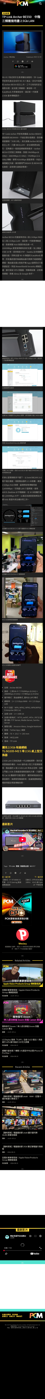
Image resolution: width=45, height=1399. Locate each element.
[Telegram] (22, 61)
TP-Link (12, 866)
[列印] (32, 61)
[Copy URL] (27, 61)
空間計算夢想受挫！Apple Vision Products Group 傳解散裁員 (20, 1158)
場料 (3, 1102)
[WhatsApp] (18, 61)
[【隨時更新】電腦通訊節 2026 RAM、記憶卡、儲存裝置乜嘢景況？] (22, 1081)
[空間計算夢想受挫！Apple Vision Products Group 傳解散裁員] (22, 975)
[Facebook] (13, 61)
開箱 (17, 866)
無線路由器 (24, 866)
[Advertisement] (22, 304)
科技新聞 (6, 13)
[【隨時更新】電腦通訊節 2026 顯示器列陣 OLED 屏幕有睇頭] (22, 1118)
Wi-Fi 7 (32, 866)
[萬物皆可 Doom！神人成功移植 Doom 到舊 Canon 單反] (22, 1011)
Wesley (12, 57)
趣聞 (3, 1032)
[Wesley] (22, 934)
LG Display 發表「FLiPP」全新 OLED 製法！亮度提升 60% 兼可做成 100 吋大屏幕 (22, 1041)
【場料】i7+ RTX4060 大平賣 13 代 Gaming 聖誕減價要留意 (11, 882)
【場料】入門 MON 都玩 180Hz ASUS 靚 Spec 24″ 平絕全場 (34, 882)
